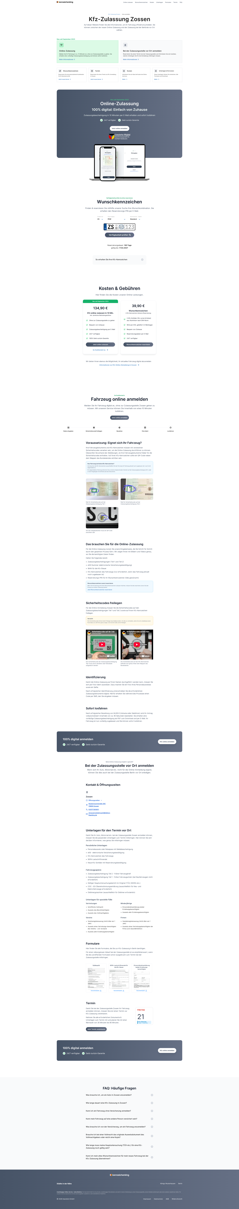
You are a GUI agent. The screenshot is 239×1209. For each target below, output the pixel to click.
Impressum (147, 1199)
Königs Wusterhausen (167, 1183)
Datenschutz (158, 1199)
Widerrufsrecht (177, 1199)
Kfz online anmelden (167, 742)
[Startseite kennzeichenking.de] (65, 2)
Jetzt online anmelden (119, 128)
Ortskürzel (100, 216)
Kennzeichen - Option (136, 216)
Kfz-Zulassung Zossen (114, 14)
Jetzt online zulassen (100, 344)
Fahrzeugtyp (111, 216)
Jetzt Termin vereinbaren (96, 1029)
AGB (167, 1199)
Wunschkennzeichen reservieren (138, 344)
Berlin (180, 1183)
